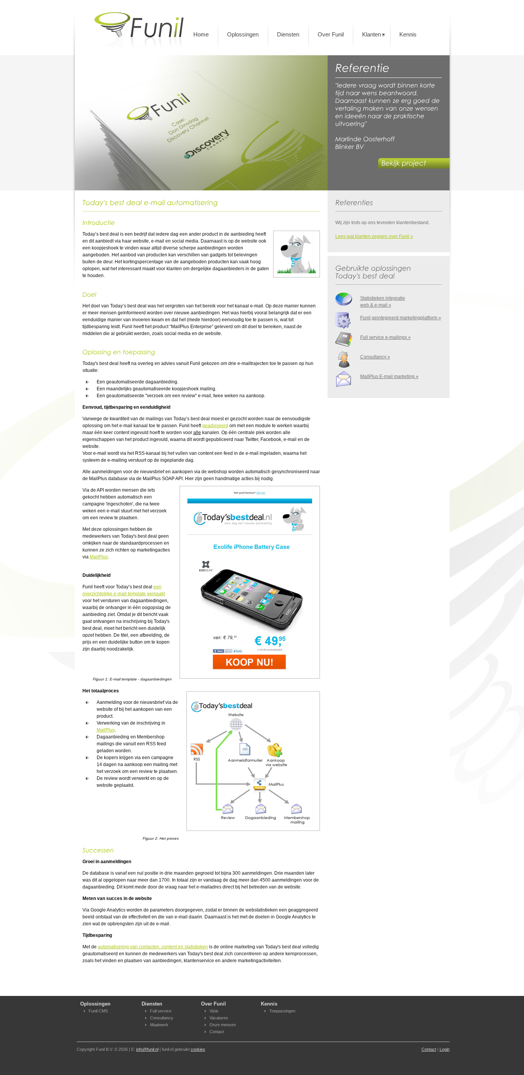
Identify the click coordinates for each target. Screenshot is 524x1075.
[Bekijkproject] (415, 164)
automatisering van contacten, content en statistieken (153, 947)
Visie (213, 1011)
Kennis (408, 34)
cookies (198, 1049)
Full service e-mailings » (385, 337)
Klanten (371, 34)
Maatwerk (159, 1024)
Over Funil (331, 34)
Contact (216, 1031)
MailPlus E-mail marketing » (389, 376)
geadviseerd (215, 425)
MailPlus (99, 557)
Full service (160, 1011)
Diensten (288, 34)
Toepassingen (282, 1011)
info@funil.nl (147, 1049)
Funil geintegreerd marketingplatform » (400, 317)
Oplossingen (243, 34)
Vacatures (218, 1018)
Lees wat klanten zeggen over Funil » (374, 236)
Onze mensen (222, 1024)
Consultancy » (375, 357)
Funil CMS (98, 1011)
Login (445, 1049)
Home (201, 34)
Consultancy (161, 1018)
